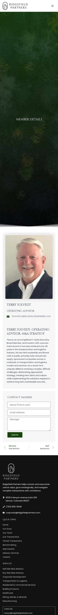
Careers (6, 557)
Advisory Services (11, 553)
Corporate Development (14, 577)
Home (5, 524)
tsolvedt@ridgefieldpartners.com (30, 316)
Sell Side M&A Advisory (13, 568)
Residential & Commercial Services (19, 585)
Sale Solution (9, 549)
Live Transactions (11, 537)
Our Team (7, 532)
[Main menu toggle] (52, 6)
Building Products (11, 589)
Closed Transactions (12, 541)
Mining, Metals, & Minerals (15, 597)
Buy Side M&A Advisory (13, 573)
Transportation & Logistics (15, 581)
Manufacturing (10, 601)
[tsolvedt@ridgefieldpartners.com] (8, 316)
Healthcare (8, 593)
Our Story (7, 528)
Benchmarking (9, 545)
